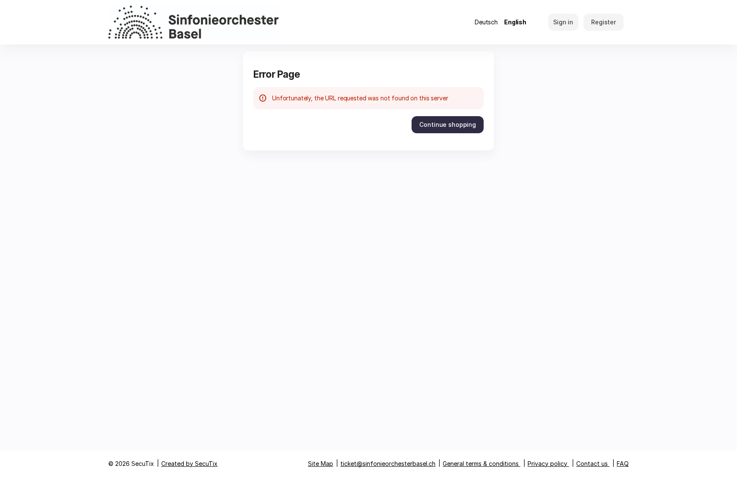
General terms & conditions (481, 463)
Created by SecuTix (189, 463)
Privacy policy (547, 463)
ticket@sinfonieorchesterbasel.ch (387, 463)
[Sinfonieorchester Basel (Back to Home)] (193, 22)
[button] (448, 124)
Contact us (592, 463)
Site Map (320, 463)
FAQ (623, 463)
